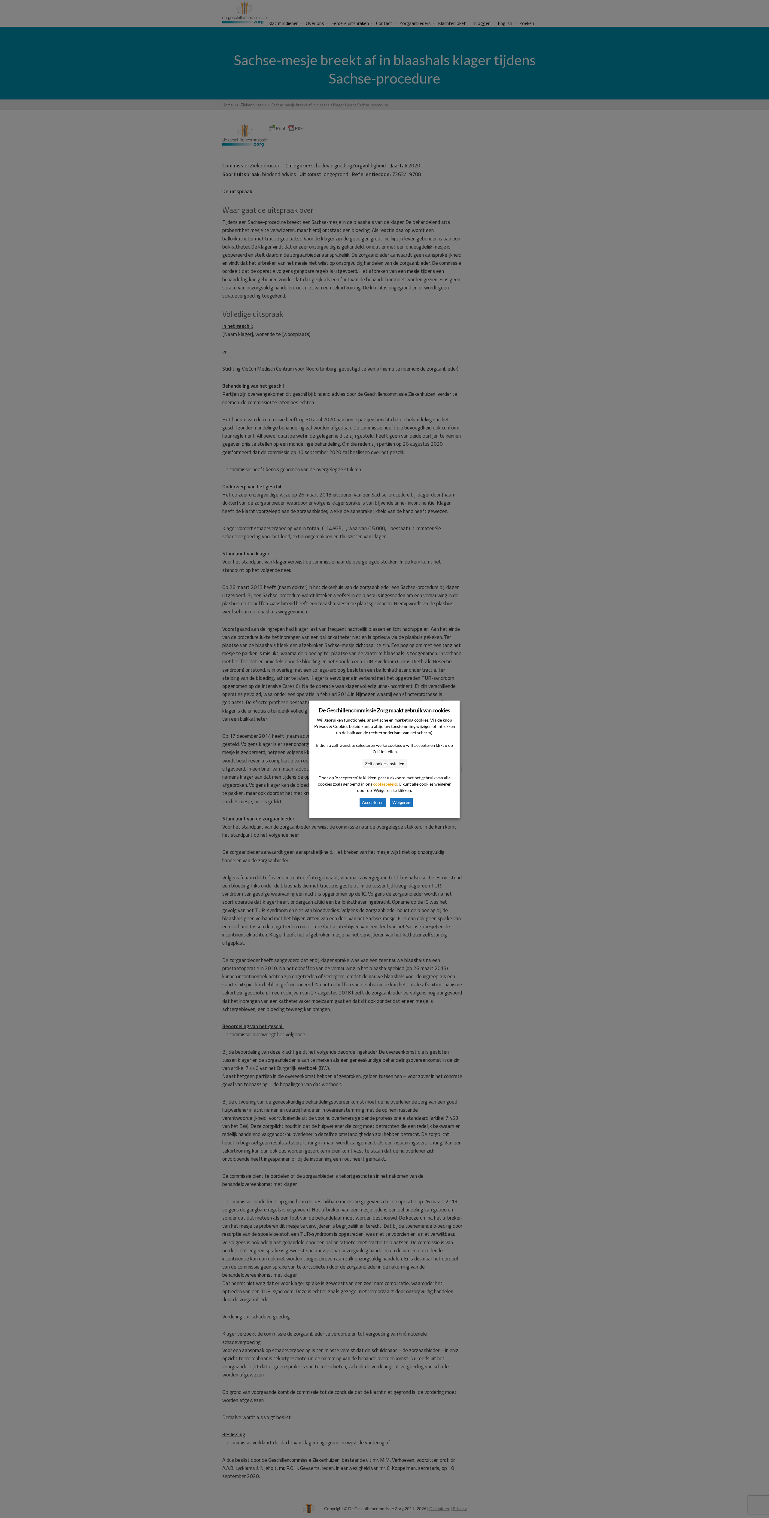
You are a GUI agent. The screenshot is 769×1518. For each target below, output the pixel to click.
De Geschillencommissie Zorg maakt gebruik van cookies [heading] (384, 710)
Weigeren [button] (401, 802)
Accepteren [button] (373, 802)
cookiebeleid (385, 783)
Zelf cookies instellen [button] (384, 763)
